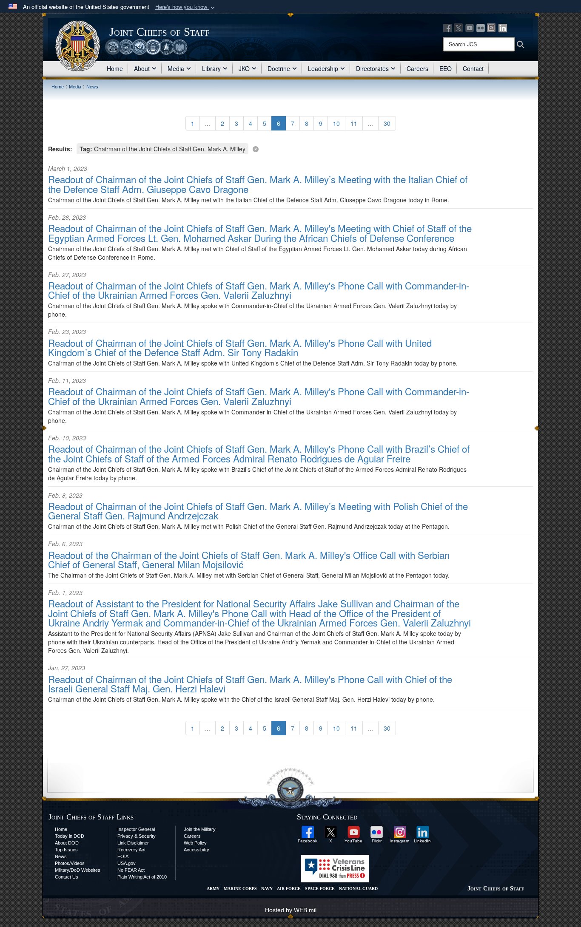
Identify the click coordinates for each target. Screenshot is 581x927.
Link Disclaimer (133, 842)
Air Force (289, 888)
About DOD (67, 842)
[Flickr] (480, 27)
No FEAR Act (131, 870)
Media (176, 68)
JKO (244, 68)
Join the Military (200, 829)
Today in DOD (69, 836)
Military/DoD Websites (77, 870)
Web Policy (195, 842)
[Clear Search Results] (290, 148)
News (61, 856)
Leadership (323, 68)
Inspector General (136, 829)
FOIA (122, 856)
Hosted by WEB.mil (290, 910)
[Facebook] (447, 27)
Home (115, 68)
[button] (185, 7)
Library (211, 68)
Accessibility (196, 849)
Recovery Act (131, 849)
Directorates (372, 68)
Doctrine (279, 68)
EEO (445, 68)
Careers (417, 68)
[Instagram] (491, 27)
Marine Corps (240, 888)
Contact (473, 68)
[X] (458, 27)
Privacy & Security (136, 836)
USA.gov (126, 863)
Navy (267, 888)
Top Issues (66, 849)
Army (213, 888)
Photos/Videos (70, 863)
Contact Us (66, 876)
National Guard (358, 888)
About (142, 68)
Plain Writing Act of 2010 (142, 876)
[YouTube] (469, 27)
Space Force (320, 888)
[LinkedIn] (502, 27)
